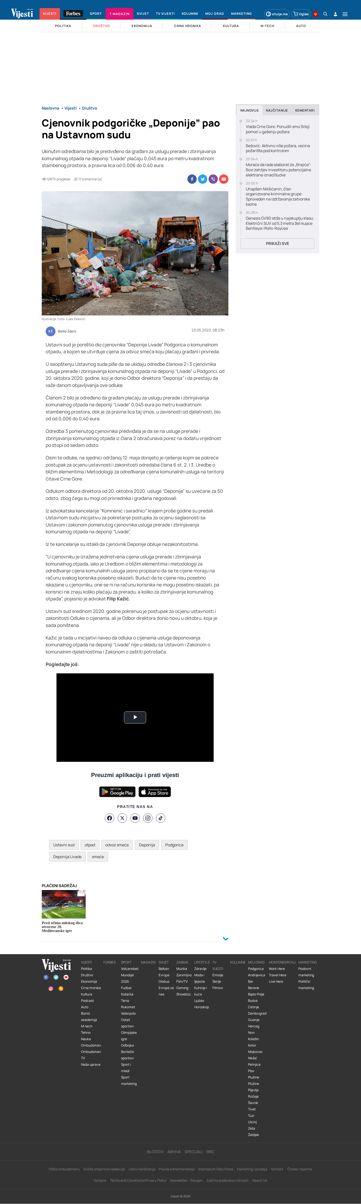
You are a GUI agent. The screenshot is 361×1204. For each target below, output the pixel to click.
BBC (210, 1151)
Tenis (125, 1000)
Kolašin (253, 1039)
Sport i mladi (126, 1067)
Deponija (147, 845)
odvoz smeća (117, 845)
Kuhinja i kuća (200, 991)
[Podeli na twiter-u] (202, 179)
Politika (86, 968)
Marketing (307, 962)
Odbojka (127, 1045)
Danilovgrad (257, 1013)
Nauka (86, 1039)
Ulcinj (252, 1122)
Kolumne (238, 962)
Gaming (182, 988)
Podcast (87, 1000)
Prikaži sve (277, 243)
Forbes (109, 962)
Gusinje (254, 1020)
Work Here (277, 968)
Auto (84, 1007)
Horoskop (201, 1007)
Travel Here (277, 975)
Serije (216, 981)
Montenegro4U (282, 962)
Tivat (252, 1109)
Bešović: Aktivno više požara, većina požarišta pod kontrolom (278, 148)
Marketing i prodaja (252, 1169)
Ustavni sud (63, 845)
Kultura (86, 994)
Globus (164, 981)
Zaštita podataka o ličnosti (228, 1180)
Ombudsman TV (91, 1054)
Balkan (164, 968)
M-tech (86, 1026)
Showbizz (183, 994)
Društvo (87, 975)
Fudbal (126, 988)
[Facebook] (109, 818)
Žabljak (253, 1135)
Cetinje (253, 1007)
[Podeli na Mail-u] (223, 179)
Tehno (86, 1032)
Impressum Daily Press (215, 1169)
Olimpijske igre (129, 1035)
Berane (253, 988)
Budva (253, 1000)
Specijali (194, 1151)
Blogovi (155, 1151)
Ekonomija (89, 981)
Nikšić (252, 1058)
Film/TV (182, 981)
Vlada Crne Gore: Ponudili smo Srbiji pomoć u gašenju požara (278, 129)
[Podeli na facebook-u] (192, 179)
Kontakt (277, 1169)
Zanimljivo (184, 975)
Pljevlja (253, 1090)
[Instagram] (148, 818)
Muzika (181, 968)
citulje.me (280, 14)
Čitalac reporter (299, 1169)
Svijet (164, 962)
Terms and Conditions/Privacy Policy (138, 1180)
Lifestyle (202, 962)
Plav (251, 1071)
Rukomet (128, 1007)
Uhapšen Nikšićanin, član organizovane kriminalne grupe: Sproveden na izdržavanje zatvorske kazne (278, 196)
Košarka (127, 994)
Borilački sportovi (127, 1054)
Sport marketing (129, 1080)
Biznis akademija (89, 1016)
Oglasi (304, 14)
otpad (90, 845)
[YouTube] (135, 818)
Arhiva (174, 1151)
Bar (250, 981)
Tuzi (251, 1115)
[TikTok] (160, 818)
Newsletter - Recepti (186, 1180)
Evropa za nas (166, 991)
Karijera (100, 1180)
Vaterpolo (128, 1013)
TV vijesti (217, 965)
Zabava (182, 962)
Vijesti (86, 962)
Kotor (252, 1045)
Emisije (217, 975)
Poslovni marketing (306, 971)
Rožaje (253, 1096)
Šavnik (253, 1103)
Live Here (276, 981)
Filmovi (217, 988)
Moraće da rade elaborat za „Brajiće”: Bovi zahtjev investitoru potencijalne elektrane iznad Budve (278, 169)
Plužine (253, 1077)
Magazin (148, 962)
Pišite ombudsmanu (64, 1169)
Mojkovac (255, 1051)
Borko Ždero (67, 331)
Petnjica (254, 1064)
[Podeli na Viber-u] (213, 179)
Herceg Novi (253, 1029)
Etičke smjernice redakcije (104, 1169)
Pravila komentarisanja (176, 1169)
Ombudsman (91, 1045)
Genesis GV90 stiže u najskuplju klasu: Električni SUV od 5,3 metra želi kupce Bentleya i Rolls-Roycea (280, 223)
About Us (259, 1180)
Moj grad (256, 962)
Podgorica (174, 845)
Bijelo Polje (256, 994)
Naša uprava (90, 1064)
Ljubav (199, 1000)
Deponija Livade (67, 856)
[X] (122, 818)
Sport (126, 962)
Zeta (251, 1128)
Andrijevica (256, 975)
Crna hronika (91, 988)
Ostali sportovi (127, 1023)
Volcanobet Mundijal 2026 (130, 975)
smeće (98, 856)
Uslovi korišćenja (142, 1169)
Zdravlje (200, 968)
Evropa (164, 975)
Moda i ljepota (199, 978)
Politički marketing (306, 984)
